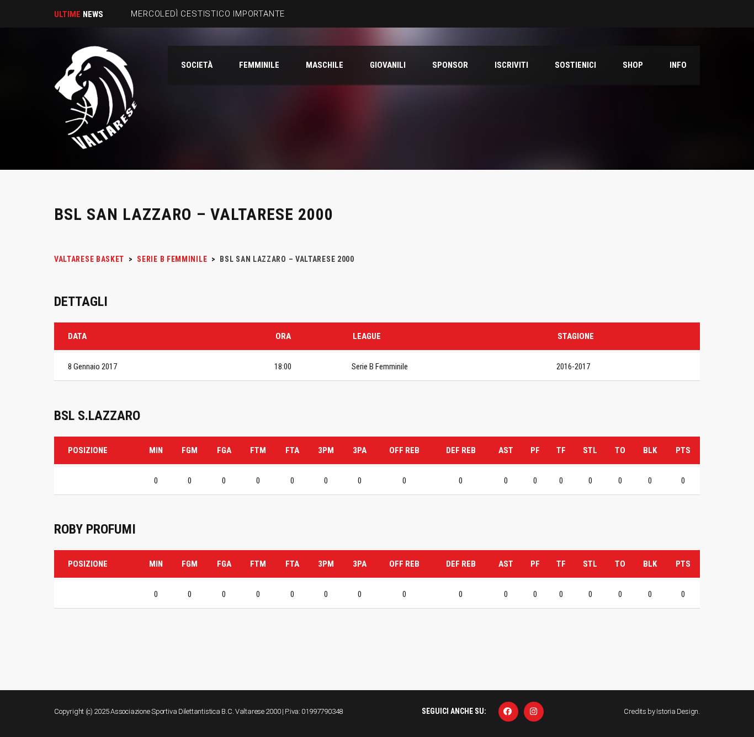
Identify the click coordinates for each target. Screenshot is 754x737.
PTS (683, 450)
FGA (224, 450)
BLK (650, 450)
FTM (258, 450)
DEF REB (461, 450)
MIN (156, 450)
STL (590, 450)
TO (620, 450)
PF (535, 450)
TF (561, 450)
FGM (190, 450)
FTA (292, 450)
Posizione (88, 450)
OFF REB (404, 450)
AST (505, 450)
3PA (360, 450)
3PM (326, 450)
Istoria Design (677, 711)
